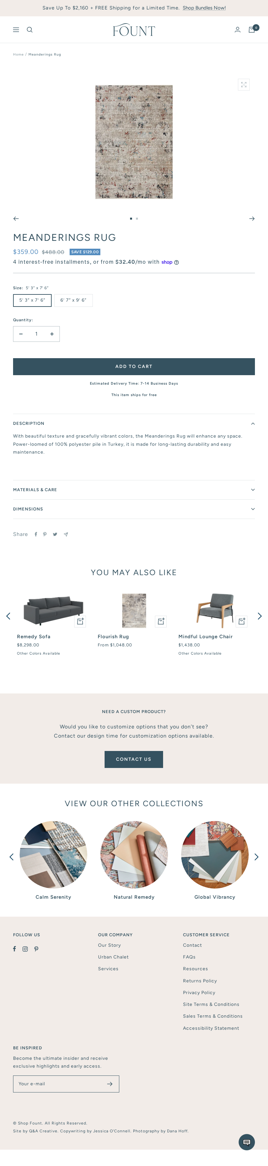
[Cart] (251, 30)
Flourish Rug (113, 637)
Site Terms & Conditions (211, 1004)
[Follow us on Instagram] (28, 949)
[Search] (30, 30)
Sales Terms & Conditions (213, 1016)
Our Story (109, 945)
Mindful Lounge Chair (205, 637)
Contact (192, 945)
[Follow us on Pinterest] (39, 949)
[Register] (110, 1084)
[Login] (238, 29)
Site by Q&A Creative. (36, 1131)
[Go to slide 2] (137, 219)
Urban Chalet (113, 957)
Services (108, 969)
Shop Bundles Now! (204, 8)
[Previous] (16, 218)
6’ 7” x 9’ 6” (73, 300)
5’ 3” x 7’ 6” (32, 300)
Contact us (134, 759)
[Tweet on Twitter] (55, 534)
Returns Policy (200, 981)
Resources (195, 969)
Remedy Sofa (34, 637)
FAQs (189, 957)
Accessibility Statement (211, 1028)
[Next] (252, 218)
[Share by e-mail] (66, 534)
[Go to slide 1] (131, 219)
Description (28, 423)
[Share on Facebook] (36, 534)
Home (18, 54)
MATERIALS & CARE (35, 489)
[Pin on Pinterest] (44, 534)
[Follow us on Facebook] (18, 949)
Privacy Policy (199, 992)
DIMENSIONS (28, 509)
